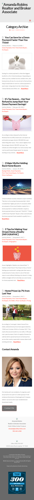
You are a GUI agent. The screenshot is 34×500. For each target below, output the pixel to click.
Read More (24, 88)
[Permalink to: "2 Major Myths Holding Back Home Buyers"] (17, 187)
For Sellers (12, 300)
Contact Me (9, 408)
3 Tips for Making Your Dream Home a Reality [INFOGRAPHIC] (14, 232)
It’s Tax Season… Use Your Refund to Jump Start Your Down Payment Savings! (16, 102)
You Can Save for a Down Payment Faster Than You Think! (15, 40)
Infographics (13, 241)
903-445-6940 (17, 431)
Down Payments (7, 47)
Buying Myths (6, 171)
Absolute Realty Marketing (20, 466)
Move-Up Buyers (7, 175)
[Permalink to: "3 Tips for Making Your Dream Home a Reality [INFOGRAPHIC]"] (17, 253)
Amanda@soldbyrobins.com (17, 428)
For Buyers (5, 50)
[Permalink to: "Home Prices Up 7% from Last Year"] (17, 312)
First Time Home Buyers (19, 47)
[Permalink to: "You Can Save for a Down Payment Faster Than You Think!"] (17, 61)
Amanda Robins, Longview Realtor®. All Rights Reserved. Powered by (19, 463)
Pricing (29, 300)
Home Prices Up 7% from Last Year (15, 292)
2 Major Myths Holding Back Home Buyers (14, 164)
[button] (30, 20)
